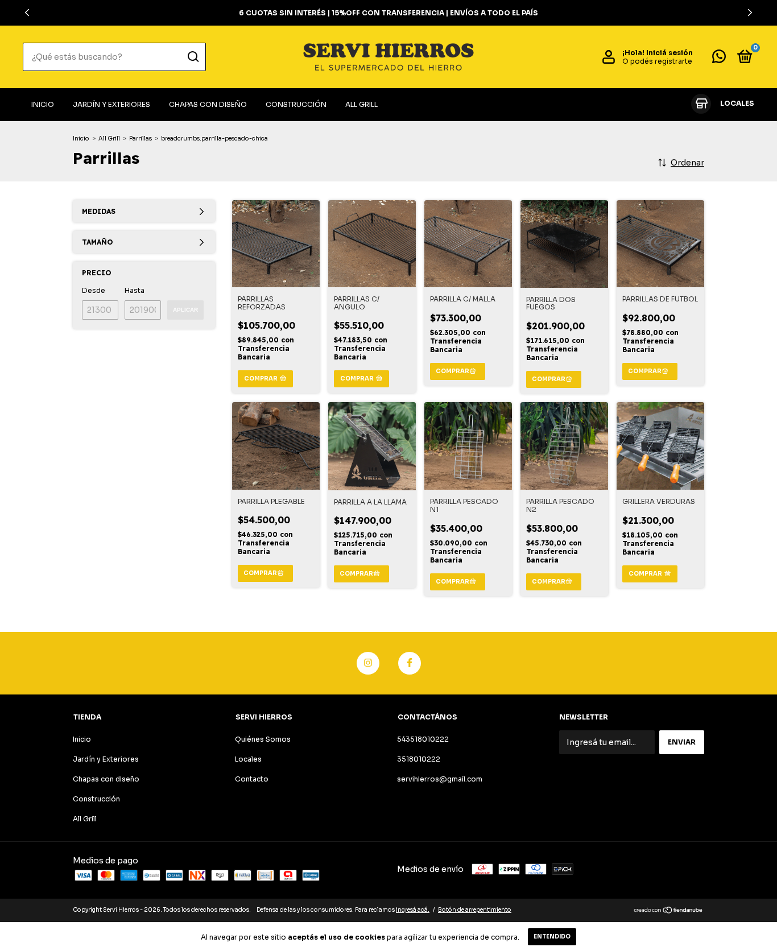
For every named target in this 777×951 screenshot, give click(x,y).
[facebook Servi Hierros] (409, 663)
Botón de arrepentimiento (474, 909)
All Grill (361, 104)
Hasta (134, 290)
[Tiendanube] (668, 911)
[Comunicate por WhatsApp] (718, 59)
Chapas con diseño (208, 104)
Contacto (251, 779)
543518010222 (423, 739)
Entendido (552, 936)
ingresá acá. (412, 909)
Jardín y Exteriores (111, 104)
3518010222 (418, 759)
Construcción (296, 104)
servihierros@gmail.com (439, 779)
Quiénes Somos (263, 739)
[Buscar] (192, 57)
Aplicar (185, 310)
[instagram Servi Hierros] (368, 663)
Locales (248, 759)
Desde (93, 290)
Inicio (42, 104)
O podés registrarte (657, 61)
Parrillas (140, 138)
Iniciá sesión (669, 52)
